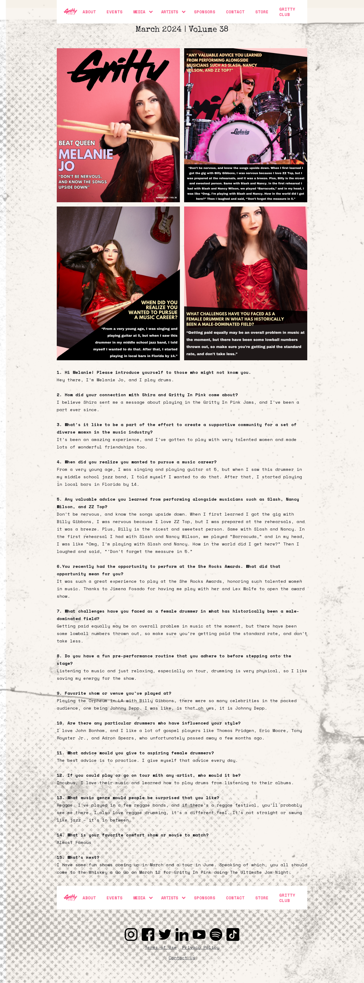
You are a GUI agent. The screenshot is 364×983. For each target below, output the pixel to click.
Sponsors (204, 12)
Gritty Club (287, 11)
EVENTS (115, 12)
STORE (262, 12)
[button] (142, 12)
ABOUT (89, 12)
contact (235, 12)
